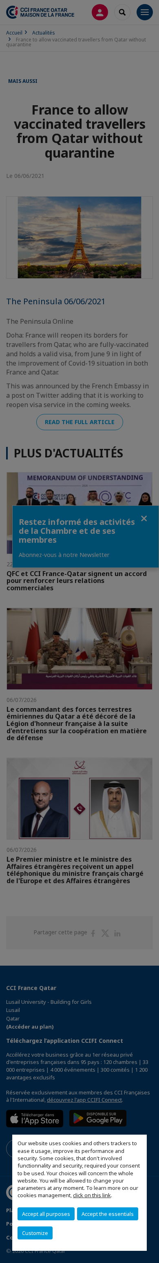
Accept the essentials (108, 1214)
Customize (35, 1233)
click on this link (92, 1195)
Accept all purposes (46, 1214)
